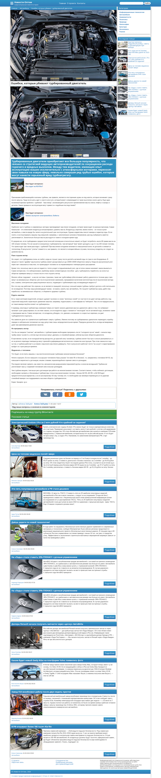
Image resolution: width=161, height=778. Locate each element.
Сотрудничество (62, 760)
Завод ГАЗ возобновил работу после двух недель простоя (41, 691)
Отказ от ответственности (53, 776)
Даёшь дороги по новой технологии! (31, 522)
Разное (122, 32)
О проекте (71, 3)
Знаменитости (125, 17)
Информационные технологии (131, 12)
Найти (147, 3)
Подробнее (109, 447)
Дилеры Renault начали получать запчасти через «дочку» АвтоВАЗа (47, 624)
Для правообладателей (64, 764)
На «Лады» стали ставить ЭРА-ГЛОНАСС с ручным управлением (44, 557)
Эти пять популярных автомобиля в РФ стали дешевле (40, 488)
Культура (123, 27)
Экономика (124, 29)
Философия (124, 24)
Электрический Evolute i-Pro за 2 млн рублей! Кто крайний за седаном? (49, 422)
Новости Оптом (23, 2)
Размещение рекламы (64, 762)
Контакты (81, 3)
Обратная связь (18, 762)
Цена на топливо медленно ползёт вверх (33, 454)
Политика (123, 19)
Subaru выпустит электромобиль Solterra (42, 215)
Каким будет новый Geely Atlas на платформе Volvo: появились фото (47, 660)
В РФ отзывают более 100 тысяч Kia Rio (32, 726)
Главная (62, 3)
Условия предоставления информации (26, 776)
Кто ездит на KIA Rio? (34, 186)
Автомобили (16, 448)
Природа (122, 22)
